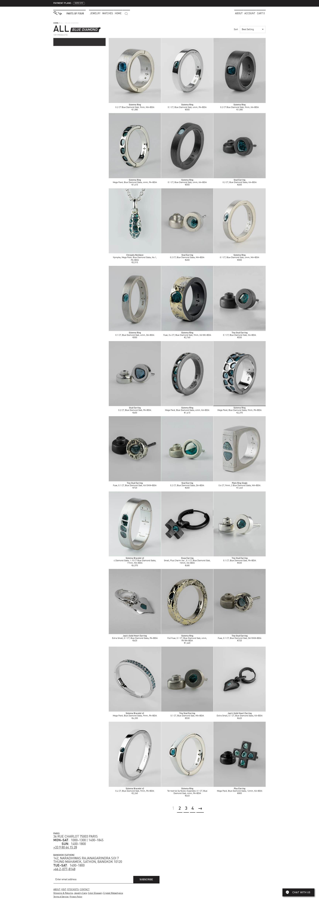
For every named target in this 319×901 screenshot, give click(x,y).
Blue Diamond (85, 30)
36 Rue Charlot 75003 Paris (75, 836)
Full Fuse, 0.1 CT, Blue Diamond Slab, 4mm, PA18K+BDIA (187, 638)
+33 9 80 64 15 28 (65, 847)
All (62, 23)
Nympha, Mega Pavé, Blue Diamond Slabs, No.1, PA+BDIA (135, 257)
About (239, 13)
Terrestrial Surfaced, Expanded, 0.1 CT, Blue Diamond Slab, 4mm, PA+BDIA (187, 791)
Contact (85, 889)
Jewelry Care (80, 893)
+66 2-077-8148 (64, 869)
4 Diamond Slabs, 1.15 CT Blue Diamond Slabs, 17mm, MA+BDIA (135, 560)
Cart (261, 13)
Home (55, 23)
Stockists (73, 889)
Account (249, 13)
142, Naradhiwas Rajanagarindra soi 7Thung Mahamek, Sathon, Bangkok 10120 (87, 860)
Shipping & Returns (63, 893)
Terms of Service (60, 897)
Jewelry (95, 13)
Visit (63, 889)
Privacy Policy (76, 897)
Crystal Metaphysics (113, 893)
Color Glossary (95, 893)
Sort (236, 29)
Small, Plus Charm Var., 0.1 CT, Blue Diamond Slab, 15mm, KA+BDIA (187, 560)
